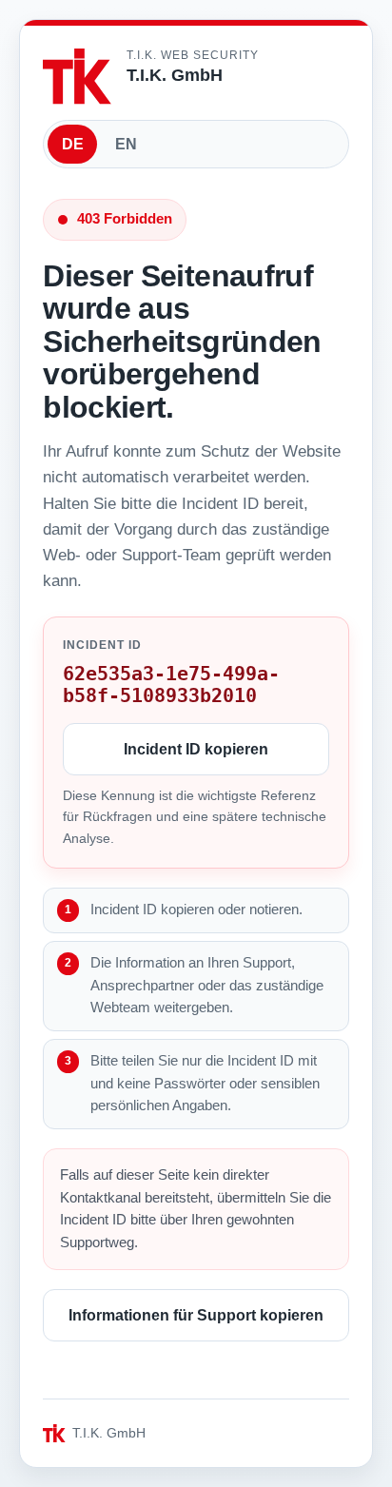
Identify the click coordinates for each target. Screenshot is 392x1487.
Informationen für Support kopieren (196, 1315)
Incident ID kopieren (196, 749)
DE (73, 144)
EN (126, 144)
